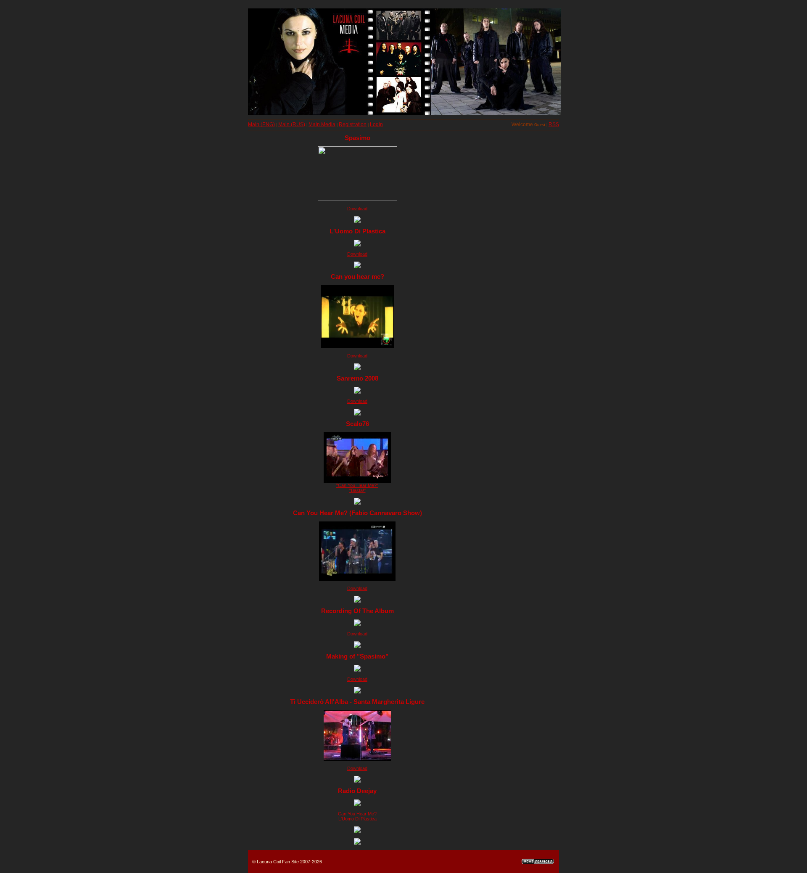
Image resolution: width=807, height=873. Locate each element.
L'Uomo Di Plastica (357, 818)
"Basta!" (357, 490)
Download (357, 208)
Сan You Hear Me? (357, 813)
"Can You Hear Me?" (357, 485)
